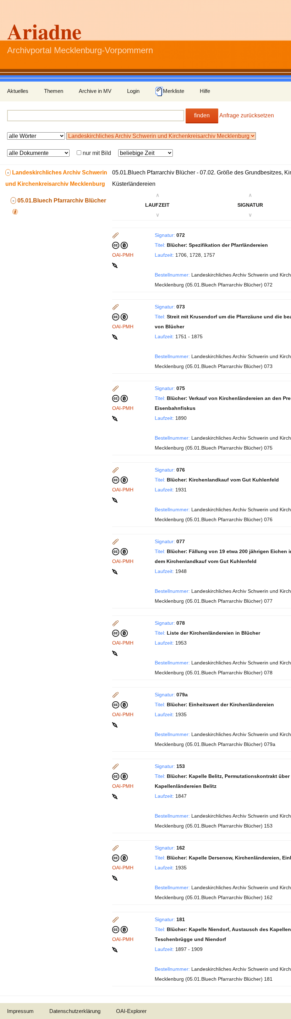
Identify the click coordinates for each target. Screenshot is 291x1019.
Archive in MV (95, 91)
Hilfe (205, 91)
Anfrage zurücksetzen (246, 115)
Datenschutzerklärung (74, 1011)
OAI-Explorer (131, 1011)
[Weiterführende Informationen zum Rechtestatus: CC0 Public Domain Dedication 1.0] (120, 245)
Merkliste (173, 91)
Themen (53, 91)
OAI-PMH (122, 255)
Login (133, 91)
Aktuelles (17, 91)
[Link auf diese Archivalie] (115, 265)
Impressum (20, 1011)
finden (202, 115)
